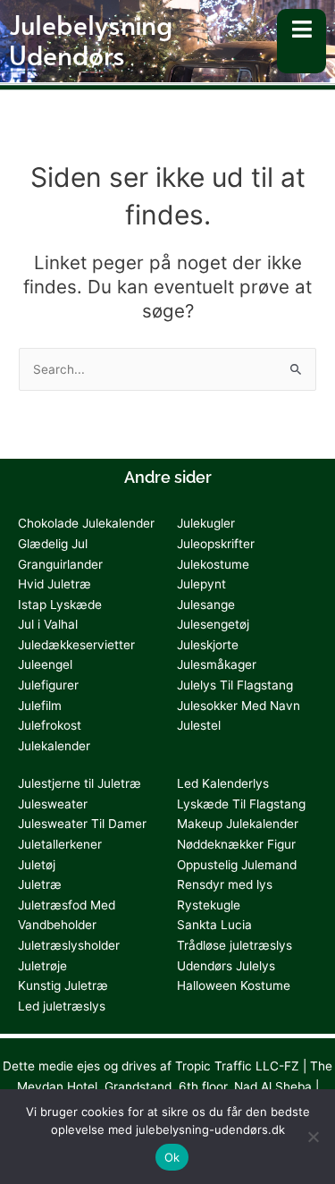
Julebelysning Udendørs (90, 38)
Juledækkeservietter (76, 645)
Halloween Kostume (233, 985)
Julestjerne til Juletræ (79, 783)
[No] (313, 1137)
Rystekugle (208, 905)
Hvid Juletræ (54, 584)
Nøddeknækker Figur (236, 844)
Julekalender (54, 746)
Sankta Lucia (214, 925)
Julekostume (213, 564)
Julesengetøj (213, 624)
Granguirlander (60, 564)
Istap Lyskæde (60, 604)
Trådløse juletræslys (234, 945)
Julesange (206, 604)
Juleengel (45, 664)
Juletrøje (42, 966)
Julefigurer (48, 685)
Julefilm (40, 705)
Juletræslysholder (69, 945)
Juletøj (36, 865)
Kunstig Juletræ (63, 985)
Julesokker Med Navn (238, 705)
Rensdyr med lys (224, 884)
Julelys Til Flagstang (235, 685)
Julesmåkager (216, 664)
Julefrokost (49, 725)
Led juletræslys (61, 1006)
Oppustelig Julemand (237, 865)
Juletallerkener (60, 844)
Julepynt (201, 584)
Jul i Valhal (48, 624)
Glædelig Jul (53, 544)
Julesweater (53, 804)
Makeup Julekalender (237, 823)
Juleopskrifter (216, 544)
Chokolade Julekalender (86, 523)
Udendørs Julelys (226, 966)
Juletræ (40, 884)
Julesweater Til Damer (82, 823)
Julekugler (206, 523)
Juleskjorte (208, 645)
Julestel (199, 725)
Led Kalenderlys (223, 783)
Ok (172, 1157)
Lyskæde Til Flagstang (241, 804)
